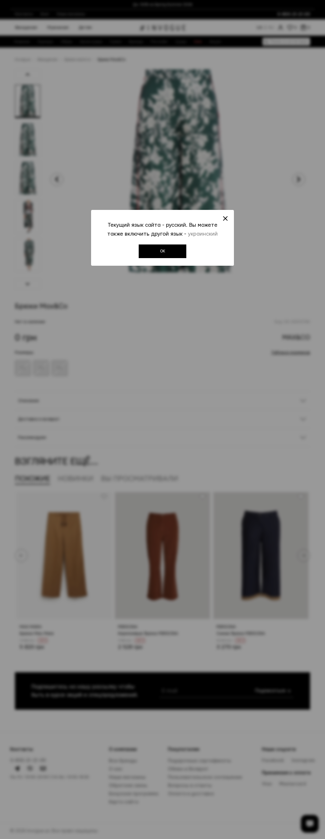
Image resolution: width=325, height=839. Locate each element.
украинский (203, 234)
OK (162, 251)
